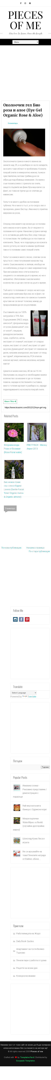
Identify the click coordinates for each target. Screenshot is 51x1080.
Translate (32, 696)
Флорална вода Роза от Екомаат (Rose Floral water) (13, 449)
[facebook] (20, 3)
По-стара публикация (39, 551)
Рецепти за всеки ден (26, 968)
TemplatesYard (27, 1057)
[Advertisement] (25, 72)
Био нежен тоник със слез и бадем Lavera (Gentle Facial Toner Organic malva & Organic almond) (14, 489)
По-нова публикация (11, 548)
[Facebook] (21, 619)
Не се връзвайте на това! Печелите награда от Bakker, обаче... (34, 855)
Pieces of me (25, 19)
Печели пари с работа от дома (31, 960)
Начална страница (35, 548)
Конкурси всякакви (25, 976)
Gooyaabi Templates (25, 1061)
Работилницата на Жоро (28, 933)
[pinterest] (30, 3)
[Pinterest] (27, 619)
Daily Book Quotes (25, 941)
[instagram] (25, 3)
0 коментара (13, 123)
